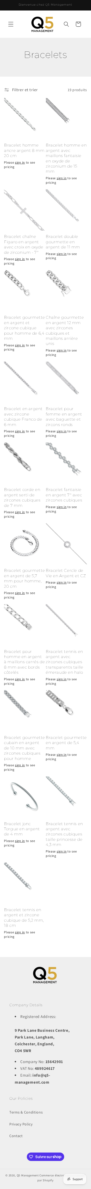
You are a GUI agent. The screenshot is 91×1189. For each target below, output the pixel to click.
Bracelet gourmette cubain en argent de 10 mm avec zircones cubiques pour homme (24, 748)
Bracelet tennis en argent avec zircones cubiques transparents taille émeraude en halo (64, 662)
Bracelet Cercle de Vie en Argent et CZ (66, 573)
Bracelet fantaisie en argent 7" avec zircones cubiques (64, 494)
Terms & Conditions (26, 1112)
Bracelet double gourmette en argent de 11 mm (63, 241)
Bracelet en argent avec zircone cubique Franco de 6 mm (23, 416)
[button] (11, 24)
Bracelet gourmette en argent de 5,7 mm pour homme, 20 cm (24, 578)
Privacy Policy (21, 1124)
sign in (20, 162)
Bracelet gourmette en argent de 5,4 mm (66, 742)
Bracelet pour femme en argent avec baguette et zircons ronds (64, 416)
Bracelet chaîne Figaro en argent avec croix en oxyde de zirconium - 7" (23, 244)
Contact (16, 1135)
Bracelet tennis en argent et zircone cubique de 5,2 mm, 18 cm (24, 917)
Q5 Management (28, 1175)
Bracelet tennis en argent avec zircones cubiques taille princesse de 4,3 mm (64, 834)
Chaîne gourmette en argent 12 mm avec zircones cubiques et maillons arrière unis (65, 330)
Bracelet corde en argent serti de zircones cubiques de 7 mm (22, 497)
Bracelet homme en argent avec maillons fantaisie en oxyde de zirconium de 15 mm (66, 158)
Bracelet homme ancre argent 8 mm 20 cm (24, 150)
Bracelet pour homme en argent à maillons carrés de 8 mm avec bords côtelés (24, 662)
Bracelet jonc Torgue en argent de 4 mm (22, 829)
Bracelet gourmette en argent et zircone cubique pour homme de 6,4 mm (24, 328)
